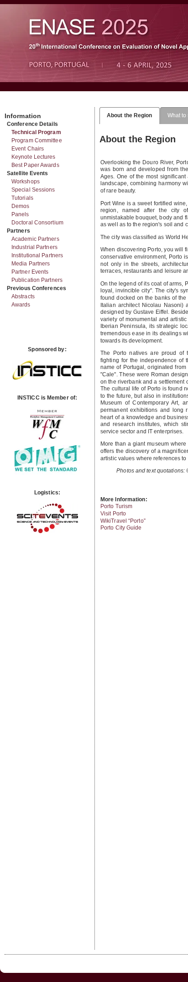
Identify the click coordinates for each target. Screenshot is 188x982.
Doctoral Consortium (37, 222)
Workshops (25, 181)
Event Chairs (27, 148)
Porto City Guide (121, 528)
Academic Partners (35, 239)
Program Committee (36, 140)
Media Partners (30, 263)
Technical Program (36, 132)
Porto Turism (116, 506)
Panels (20, 214)
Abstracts (23, 296)
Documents (14, 103)
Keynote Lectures (33, 157)
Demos (20, 206)
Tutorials (22, 198)
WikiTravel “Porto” (123, 521)
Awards (21, 304)
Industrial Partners (34, 247)
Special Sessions (33, 190)
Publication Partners (37, 280)
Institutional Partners (37, 255)
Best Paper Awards (35, 165)
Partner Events (29, 272)
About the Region (129, 115)
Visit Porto (113, 513)
